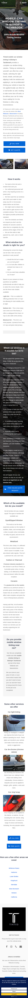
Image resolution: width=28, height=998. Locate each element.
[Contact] (21, 947)
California (14, 897)
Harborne (14, 872)
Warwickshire (13, 113)
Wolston (14, 893)
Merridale (14, 884)
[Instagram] (11, 947)
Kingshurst (14, 880)
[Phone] (16, 947)
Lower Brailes (14, 876)
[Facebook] (7, 947)
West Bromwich (14, 889)
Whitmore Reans (14, 868)
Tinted (4, 3)
